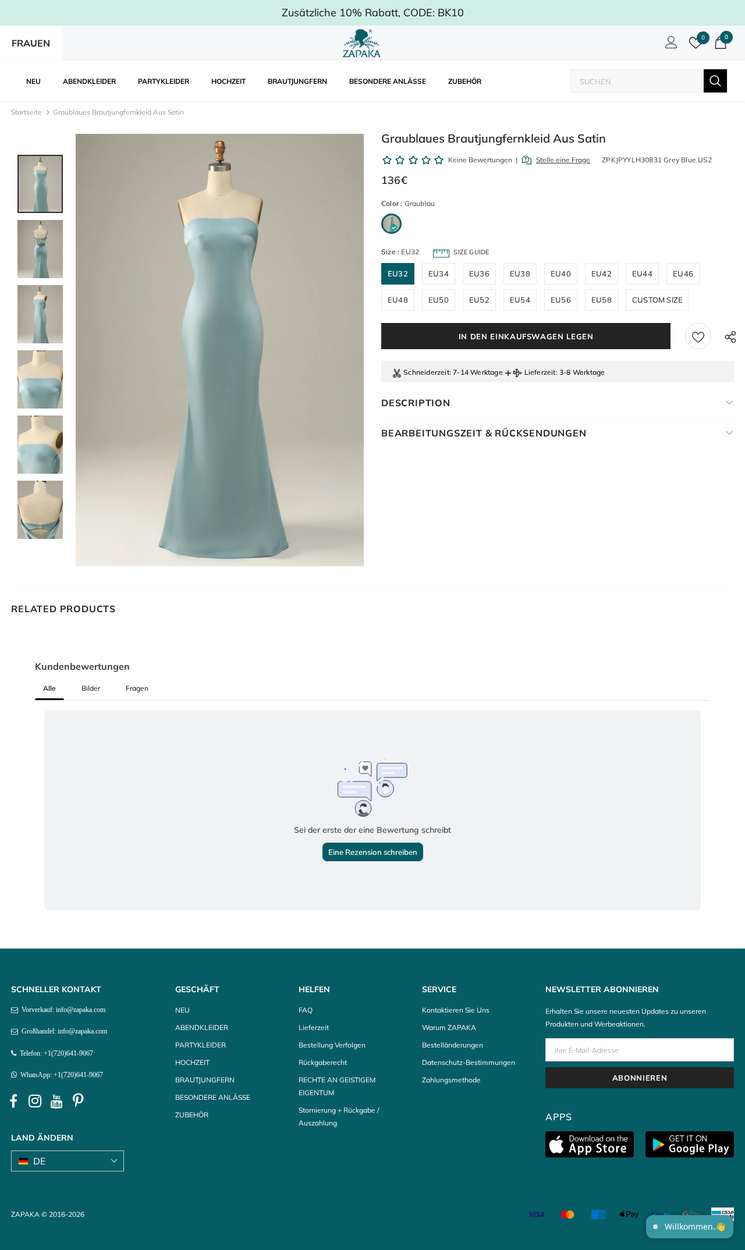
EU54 (520, 299)
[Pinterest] (78, 1101)
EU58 (601, 299)
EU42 (601, 273)
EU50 (438, 299)
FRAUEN (31, 43)
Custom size (657, 299)
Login (669, 45)
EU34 (438, 273)
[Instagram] (34, 1101)
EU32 (398, 273)
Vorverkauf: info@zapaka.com (61, 1009)
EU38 (520, 273)
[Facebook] (13, 1101)
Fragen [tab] (137, 688)
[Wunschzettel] (698, 336)
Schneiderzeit (426, 372)
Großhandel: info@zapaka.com (62, 1031)
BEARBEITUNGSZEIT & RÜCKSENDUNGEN (484, 433)
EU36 (479, 273)
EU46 (683, 273)
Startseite (26, 112)
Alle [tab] (49, 688)
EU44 (642, 273)
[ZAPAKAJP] (363, 43)
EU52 (479, 299)
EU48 (398, 299)
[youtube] (56, 1101)
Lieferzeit (540, 372)
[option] (220, 350)
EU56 (561, 299)
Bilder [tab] (90, 688)
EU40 (561, 273)
